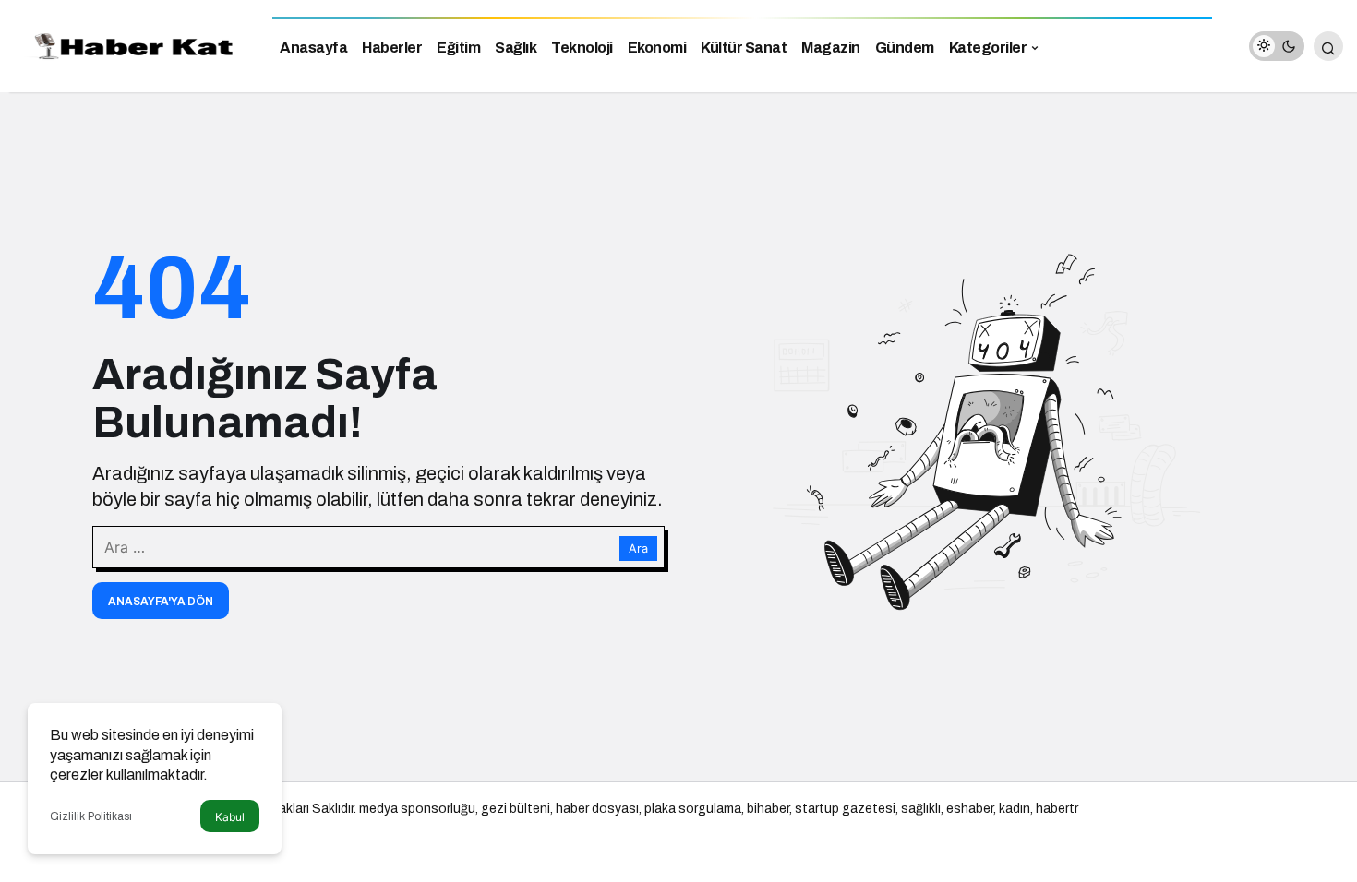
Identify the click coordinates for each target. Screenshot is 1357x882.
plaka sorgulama (692, 809)
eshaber (969, 809)
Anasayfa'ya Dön (160, 601)
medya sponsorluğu (417, 809)
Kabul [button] (230, 817)
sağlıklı (921, 809)
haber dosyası (597, 809)
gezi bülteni (515, 809)
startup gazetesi (845, 809)
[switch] (1276, 46)
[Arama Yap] (1328, 46)
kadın (1014, 809)
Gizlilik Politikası (91, 816)
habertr (1057, 809)
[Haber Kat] (129, 45)
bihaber (768, 809)
